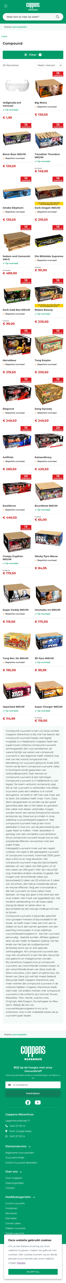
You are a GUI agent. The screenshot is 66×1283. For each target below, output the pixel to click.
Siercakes (11, 1218)
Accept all (33, 1271)
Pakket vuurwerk (15, 1228)
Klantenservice (15, 1146)
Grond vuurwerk (15, 1203)
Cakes (4, 36)
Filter (34, 54)
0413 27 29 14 (17, 1125)
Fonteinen (11, 1208)
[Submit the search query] (57, 17)
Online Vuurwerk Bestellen (21, 1162)
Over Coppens (13, 1177)
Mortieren (11, 1213)
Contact (10, 1187)
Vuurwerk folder (15, 1157)
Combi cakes (13, 1223)
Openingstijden (14, 1183)
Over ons (11, 1171)
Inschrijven (33, 1093)
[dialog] (33, 1256)
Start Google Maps (20, 1131)
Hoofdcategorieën (18, 1197)
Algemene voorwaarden (19, 1152)
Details (21, 1262)
